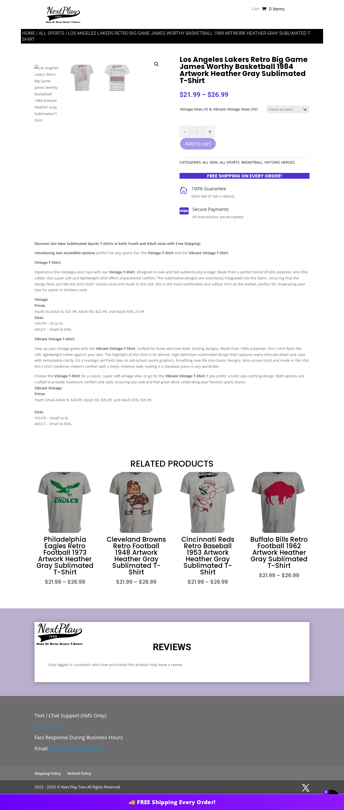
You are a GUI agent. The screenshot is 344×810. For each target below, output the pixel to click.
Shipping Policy (48, 773)
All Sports (51, 33)
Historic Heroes (279, 162)
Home (28, 33)
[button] (156, 64)
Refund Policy (79, 773)
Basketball (252, 162)
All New (210, 162)
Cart (255, 9)
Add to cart (198, 143)
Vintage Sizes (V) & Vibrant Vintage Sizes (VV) (219, 109)
